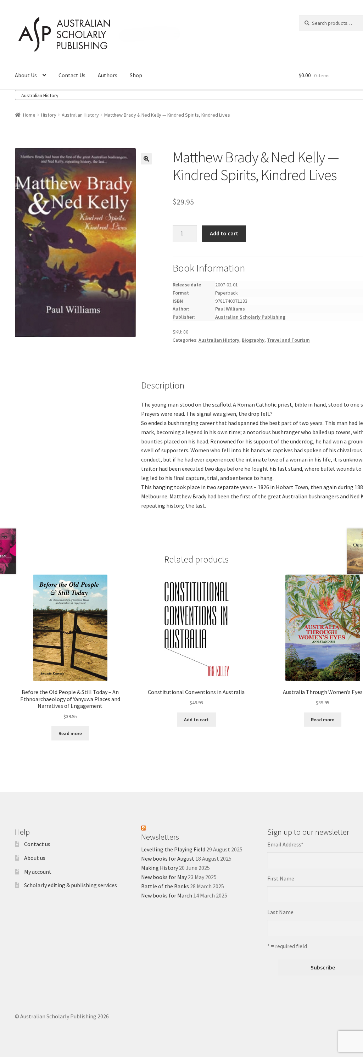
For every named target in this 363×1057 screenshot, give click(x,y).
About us (34, 857)
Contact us (37, 844)
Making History (159, 867)
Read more (70, 733)
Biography (253, 340)
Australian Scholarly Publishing (250, 317)
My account (37, 871)
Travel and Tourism (288, 340)
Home (29, 115)
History (48, 115)
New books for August (167, 858)
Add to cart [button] (196, 719)
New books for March (166, 895)
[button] (146, 158)
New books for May (164, 876)
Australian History (80, 115)
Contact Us (71, 75)
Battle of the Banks (165, 886)
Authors (107, 75)
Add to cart (224, 233)
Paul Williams (230, 309)
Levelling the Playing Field (173, 849)
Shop (136, 75)
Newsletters (160, 837)
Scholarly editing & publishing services (70, 885)
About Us (26, 75)
